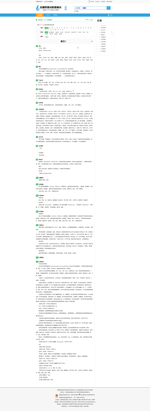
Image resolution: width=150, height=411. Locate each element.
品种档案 (40, 15)
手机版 (92, 1)
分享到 (86, 19)
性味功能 (103, 41)
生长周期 (103, 32)
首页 (111, 15)
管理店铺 (103, 1)
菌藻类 (60, 34)
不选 (46, 28)
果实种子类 (73, 32)
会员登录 (46, 1)
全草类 (79, 32)
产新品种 (47, 15)
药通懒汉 (55, 15)
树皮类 (46, 34)
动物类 (57, 32)
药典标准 (103, 51)
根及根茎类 (51, 32)
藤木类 (51, 34)
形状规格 (103, 39)
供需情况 (103, 48)
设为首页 (97, 1)
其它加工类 (67, 32)
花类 (84, 32)
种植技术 (103, 46)
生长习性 (103, 30)
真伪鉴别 (103, 44)
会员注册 (51, 1)
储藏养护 (103, 37)
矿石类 (61, 32)
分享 (92, 41)
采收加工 (103, 34)
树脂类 (56, 34)
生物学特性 (103, 27)
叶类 (87, 32)
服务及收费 (109, 1)
